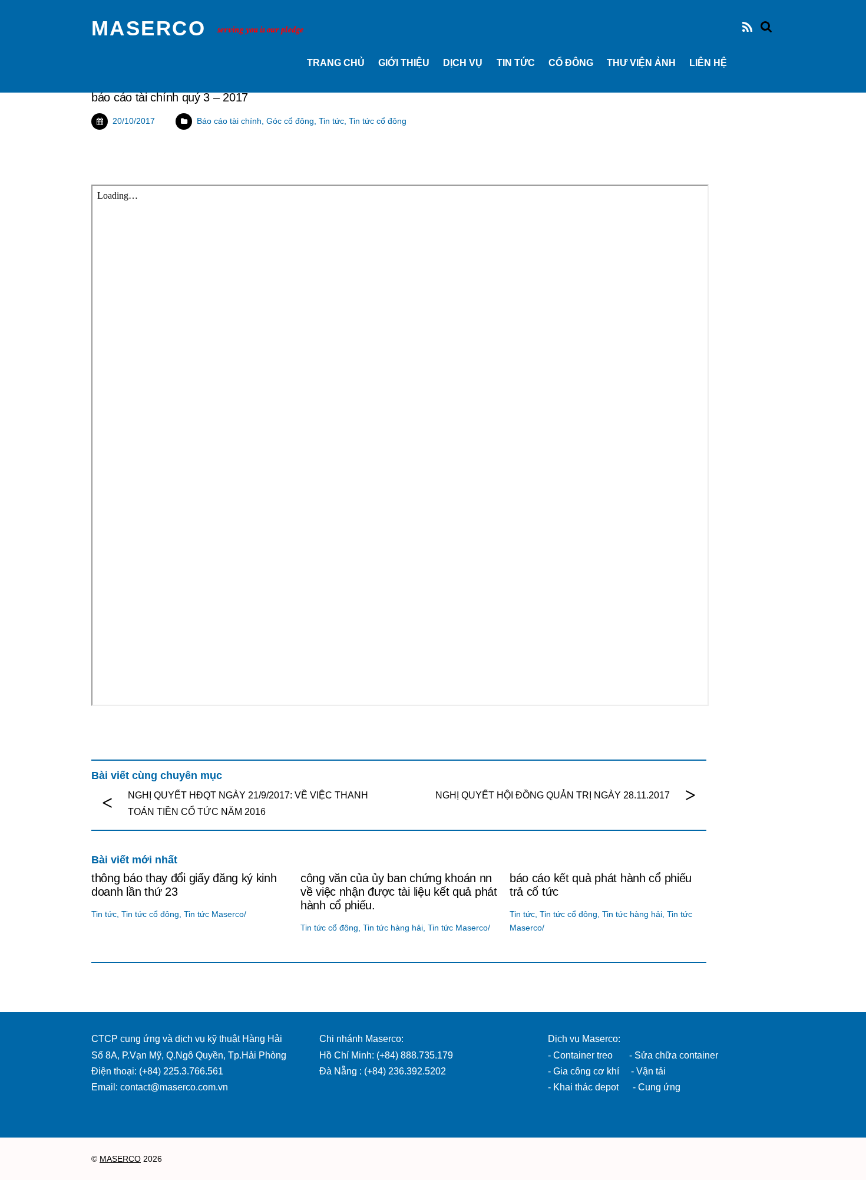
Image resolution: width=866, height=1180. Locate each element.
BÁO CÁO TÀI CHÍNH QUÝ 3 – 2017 (169, 97)
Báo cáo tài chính (229, 121)
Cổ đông (570, 63)
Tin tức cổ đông (377, 121)
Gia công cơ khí (587, 1071)
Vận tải (651, 1071)
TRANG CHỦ (336, 63)
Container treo (583, 1055)
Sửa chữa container (676, 1055)
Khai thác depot (586, 1087)
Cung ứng (658, 1087)
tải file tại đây (118, 162)
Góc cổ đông (290, 121)
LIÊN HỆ (708, 63)
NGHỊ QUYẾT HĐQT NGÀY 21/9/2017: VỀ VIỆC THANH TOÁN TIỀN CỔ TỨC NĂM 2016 (248, 803)
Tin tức (516, 63)
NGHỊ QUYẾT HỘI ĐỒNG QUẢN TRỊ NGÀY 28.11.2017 (552, 795)
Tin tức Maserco (214, 914)
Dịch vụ (462, 63)
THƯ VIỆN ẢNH (641, 63)
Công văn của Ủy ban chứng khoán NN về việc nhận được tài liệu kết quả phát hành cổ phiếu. (398, 892)
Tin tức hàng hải (393, 927)
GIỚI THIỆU (403, 63)
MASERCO (120, 1159)
